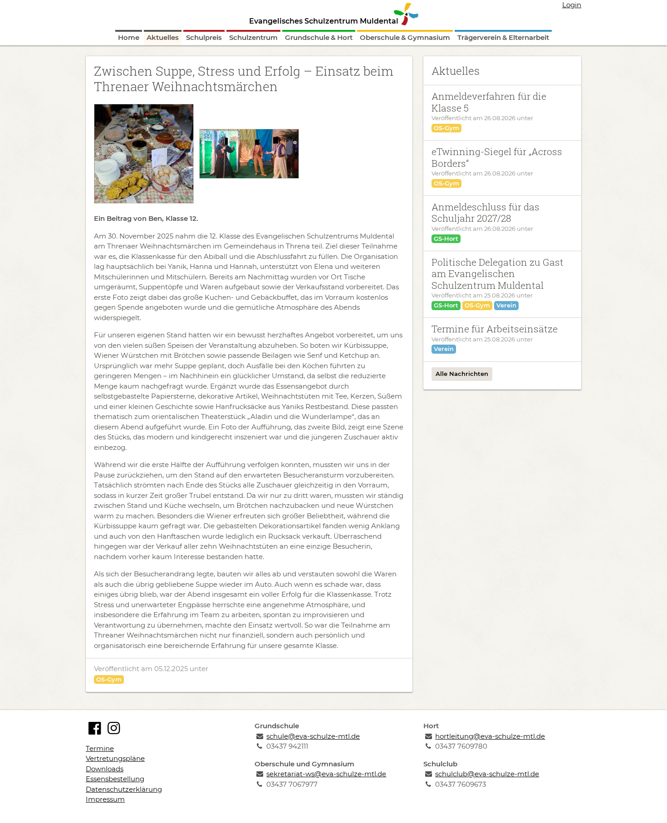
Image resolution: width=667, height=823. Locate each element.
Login (571, 4)
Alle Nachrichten (462, 373)
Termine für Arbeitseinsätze (495, 328)
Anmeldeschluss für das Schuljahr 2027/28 (485, 212)
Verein (506, 305)
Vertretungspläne (115, 758)
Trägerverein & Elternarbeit (503, 37)
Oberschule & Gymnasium (405, 37)
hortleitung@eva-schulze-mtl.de (490, 736)
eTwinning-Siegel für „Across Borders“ (497, 157)
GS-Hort (446, 238)
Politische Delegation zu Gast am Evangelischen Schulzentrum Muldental (498, 274)
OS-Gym (109, 679)
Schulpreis (204, 37)
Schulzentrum (253, 37)
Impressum (105, 799)
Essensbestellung (115, 778)
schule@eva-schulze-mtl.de (313, 736)
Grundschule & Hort (319, 37)
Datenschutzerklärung (124, 789)
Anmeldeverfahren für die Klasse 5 (489, 102)
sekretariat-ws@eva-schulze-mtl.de (326, 773)
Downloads (104, 769)
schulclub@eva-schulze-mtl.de (487, 773)
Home (128, 37)
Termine (100, 748)
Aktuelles (163, 37)
